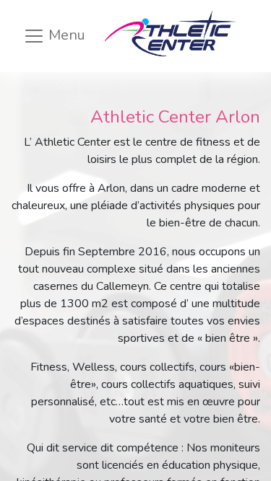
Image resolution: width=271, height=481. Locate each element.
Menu (65, 35)
